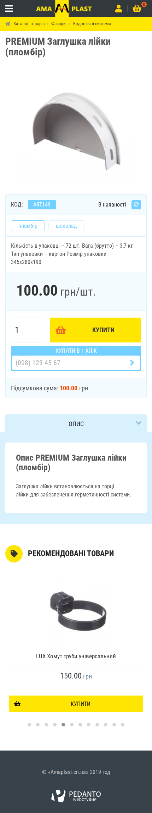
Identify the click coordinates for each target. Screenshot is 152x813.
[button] (29, 724)
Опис (76, 424)
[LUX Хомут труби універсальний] (76, 612)
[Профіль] (118, 8)
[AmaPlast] (64, 8)
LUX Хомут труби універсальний (76, 656)
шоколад (66, 226)
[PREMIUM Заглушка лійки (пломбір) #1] (76, 128)
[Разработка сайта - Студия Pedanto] (76, 796)
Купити (103, 330)
